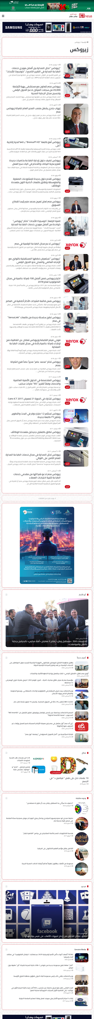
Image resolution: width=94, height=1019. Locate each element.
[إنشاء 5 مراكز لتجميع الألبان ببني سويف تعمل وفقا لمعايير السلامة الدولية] (81, 1001)
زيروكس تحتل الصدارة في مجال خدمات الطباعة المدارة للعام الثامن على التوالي (33, 456)
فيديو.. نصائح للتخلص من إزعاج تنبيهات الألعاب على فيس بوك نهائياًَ (56, 936)
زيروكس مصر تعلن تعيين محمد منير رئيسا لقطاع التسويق (36, 203)
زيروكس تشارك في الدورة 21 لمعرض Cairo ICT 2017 (34, 398)
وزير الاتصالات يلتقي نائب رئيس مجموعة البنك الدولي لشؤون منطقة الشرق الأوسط (43, 976)
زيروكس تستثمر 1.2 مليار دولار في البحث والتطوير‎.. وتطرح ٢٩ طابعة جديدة (35, 415)
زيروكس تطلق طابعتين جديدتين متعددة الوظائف (35, 432)
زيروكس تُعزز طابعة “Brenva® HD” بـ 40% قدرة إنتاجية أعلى (33, 144)
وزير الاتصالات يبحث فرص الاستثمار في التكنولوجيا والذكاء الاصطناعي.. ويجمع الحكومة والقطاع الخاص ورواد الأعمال (42, 692)
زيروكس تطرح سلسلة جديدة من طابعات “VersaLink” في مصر (33, 319)
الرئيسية (84, 42)
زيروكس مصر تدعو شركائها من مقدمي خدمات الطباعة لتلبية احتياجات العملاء (36, 476)
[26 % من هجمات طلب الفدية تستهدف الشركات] (38, 759)
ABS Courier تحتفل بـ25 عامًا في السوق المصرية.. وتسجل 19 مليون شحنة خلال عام (43, 701)
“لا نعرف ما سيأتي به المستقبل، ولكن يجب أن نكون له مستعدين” (49, 803)
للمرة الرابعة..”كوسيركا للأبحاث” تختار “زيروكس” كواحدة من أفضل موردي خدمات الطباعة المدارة (35, 223)
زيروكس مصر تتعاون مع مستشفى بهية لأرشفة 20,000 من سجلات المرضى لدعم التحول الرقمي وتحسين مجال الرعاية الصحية (36, 90)
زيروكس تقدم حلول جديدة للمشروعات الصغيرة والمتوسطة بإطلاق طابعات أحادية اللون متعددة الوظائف (35, 182)
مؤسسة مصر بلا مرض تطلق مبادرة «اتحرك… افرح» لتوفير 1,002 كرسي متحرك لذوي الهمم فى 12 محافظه (39, 681)
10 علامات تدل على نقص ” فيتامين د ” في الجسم (69, 779)
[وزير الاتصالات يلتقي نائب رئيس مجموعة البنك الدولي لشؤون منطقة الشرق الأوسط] (81, 980)
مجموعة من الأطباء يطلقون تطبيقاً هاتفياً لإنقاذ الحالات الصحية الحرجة (47, 863)
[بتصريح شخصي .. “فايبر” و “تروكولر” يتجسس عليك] (38, 769)
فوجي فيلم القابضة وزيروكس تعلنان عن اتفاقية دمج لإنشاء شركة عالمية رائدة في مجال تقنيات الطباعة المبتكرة (33, 343)
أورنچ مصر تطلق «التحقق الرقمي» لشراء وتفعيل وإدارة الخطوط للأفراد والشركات (59, 673)
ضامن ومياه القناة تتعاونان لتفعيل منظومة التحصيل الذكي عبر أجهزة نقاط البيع (49, 644)
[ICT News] (80, 15)
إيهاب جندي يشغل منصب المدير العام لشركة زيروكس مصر (33, 110)
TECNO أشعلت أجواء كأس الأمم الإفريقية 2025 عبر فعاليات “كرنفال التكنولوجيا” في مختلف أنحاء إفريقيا (40, 956)
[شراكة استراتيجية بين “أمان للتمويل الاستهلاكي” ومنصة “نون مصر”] (81, 737)
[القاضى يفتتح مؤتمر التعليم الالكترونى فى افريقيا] (81, 854)
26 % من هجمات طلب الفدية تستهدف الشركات (19, 759)
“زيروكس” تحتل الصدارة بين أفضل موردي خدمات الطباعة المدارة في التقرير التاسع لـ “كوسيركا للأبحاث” (33, 70)
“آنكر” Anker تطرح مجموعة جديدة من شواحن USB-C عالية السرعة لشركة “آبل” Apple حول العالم (40, 966)
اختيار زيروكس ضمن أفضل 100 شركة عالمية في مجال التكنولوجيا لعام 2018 (33, 280)
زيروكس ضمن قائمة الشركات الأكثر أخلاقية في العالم (33, 301)
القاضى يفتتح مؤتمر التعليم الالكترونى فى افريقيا (55, 848)
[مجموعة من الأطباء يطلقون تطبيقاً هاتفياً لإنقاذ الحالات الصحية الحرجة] (81, 869)
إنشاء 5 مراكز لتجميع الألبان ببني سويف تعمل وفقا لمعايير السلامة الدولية (46, 998)
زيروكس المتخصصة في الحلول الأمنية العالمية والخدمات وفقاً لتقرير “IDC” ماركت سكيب (36, 382)
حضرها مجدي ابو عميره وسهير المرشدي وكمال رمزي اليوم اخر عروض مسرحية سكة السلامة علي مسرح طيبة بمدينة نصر (39, 819)
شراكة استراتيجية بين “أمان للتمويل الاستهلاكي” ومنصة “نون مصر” (49, 734)
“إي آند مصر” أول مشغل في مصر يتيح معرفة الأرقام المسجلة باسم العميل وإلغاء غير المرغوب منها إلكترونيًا (42, 725)
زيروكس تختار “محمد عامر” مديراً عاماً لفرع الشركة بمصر (35, 363)
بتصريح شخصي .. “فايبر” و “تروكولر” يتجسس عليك (21, 768)
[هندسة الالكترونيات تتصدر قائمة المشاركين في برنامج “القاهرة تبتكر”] (81, 839)
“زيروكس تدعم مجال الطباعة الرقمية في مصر (37, 243)
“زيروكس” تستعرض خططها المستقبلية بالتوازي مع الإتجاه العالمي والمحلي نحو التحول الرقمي (34, 260)
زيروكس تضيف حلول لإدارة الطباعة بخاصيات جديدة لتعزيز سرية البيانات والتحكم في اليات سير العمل (34, 162)
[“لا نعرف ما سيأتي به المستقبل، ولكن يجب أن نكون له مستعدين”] (81, 808)
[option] (47, 622)
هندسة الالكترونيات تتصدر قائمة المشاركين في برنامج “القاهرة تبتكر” (48, 833)
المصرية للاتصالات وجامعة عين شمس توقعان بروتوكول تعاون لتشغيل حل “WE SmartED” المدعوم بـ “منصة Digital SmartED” (40, 714)
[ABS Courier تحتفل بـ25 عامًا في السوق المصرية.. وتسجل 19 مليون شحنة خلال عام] (81, 705)
